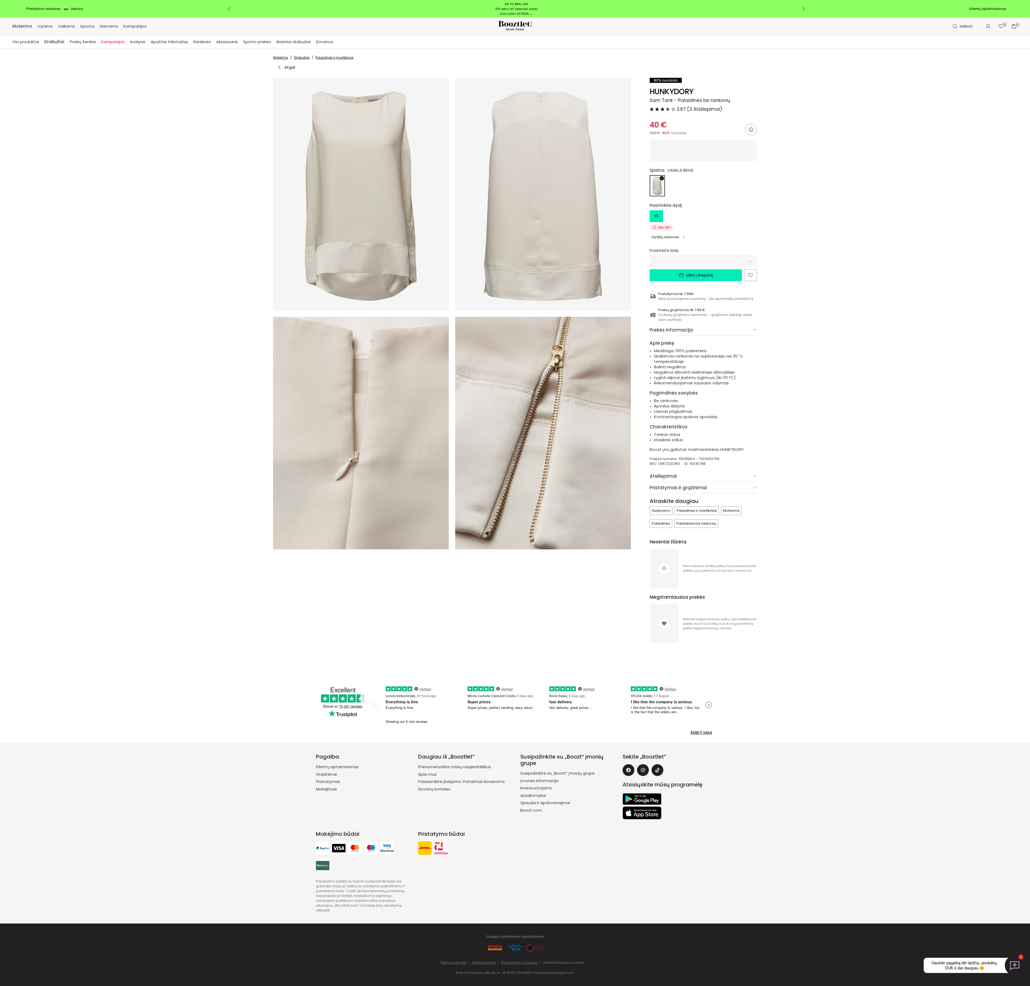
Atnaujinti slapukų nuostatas (563, 963)
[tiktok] (657, 770)
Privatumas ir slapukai (519, 962)
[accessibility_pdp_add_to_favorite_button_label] (750, 275)
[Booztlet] (515, 26)
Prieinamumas (484, 962)
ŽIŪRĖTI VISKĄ (701, 732)
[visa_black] (338, 848)
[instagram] (643, 770)
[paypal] (322, 848)
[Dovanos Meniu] (336, 42)
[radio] (657, 185)
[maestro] (371, 848)
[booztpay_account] (322, 866)
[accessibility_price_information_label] (751, 129)
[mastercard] (355, 848)
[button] (361, 194)
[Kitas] (803, 9)
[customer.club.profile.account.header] (988, 26)
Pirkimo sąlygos (453, 962)
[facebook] (628, 770)
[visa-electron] (387, 848)
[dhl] (425, 848)
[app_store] (642, 813)
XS (656, 216)
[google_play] (642, 799)
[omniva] (441, 848)
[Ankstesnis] (229, 9)
